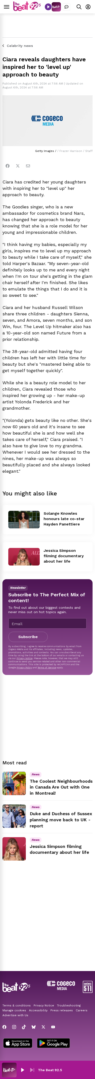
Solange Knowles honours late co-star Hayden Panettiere (64, 518)
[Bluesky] (34, 1027)
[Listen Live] (48, 7)
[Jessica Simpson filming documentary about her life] (24, 557)
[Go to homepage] (27, 9)
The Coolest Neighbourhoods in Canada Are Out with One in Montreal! (61, 787)
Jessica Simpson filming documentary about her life (64, 556)
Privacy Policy (24, 667)
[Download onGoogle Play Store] (53, 1043)
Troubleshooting (69, 1005)
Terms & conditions (16, 1005)
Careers (81, 1010)
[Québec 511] (88, 991)
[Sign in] (88, 6)
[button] (22, 1070)
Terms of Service (47, 667)
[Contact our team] (66, 7)
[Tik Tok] (24, 1027)
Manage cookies (14, 1010)
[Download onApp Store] (17, 1043)
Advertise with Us (15, 1015)
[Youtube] (53, 1027)
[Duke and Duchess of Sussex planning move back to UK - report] (14, 816)
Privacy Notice (24, 658)
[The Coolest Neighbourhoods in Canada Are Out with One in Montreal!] (14, 783)
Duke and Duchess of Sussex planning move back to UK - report (61, 819)
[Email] (28, 166)
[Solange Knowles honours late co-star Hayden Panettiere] (24, 519)
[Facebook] (7, 166)
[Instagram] (14, 1027)
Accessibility (38, 1010)
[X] (43, 1027)
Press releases (61, 1010)
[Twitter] (18, 166)
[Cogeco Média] (61, 988)
